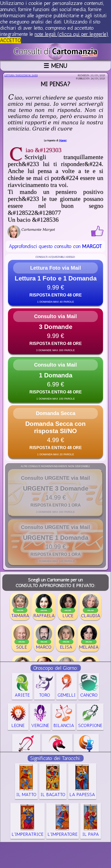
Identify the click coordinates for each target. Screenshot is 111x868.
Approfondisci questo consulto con (55, 246)
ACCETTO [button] (10, 40)
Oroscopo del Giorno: (55, 668)
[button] (55, 283)
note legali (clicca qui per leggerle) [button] (71, 34)
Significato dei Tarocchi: (55, 758)
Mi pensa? (55, 84)
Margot (63, 140)
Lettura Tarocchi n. (21, 75)
